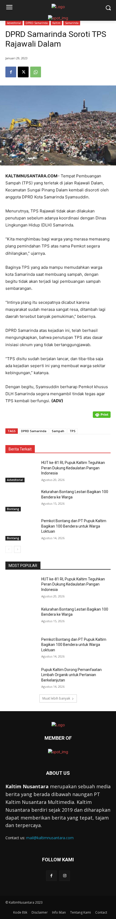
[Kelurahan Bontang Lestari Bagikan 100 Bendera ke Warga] (21, 500)
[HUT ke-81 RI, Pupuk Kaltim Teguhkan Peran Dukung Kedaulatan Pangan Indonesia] (21, 471)
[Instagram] (64, 875)
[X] (23, 72)
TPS (73, 431)
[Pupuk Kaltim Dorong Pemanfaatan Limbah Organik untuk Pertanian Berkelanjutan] (21, 678)
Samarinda (72, 23)
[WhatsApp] (35, 72)
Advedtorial (14, 23)
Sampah (58, 431)
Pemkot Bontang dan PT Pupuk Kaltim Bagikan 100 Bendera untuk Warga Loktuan (73, 526)
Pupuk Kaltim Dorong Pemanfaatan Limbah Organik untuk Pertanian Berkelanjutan (71, 674)
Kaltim (56, 23)
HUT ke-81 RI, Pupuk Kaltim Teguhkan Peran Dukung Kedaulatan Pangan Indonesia (73, 467)
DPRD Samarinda (37, 23)
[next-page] (17, 549)
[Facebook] (10, 72)
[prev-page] (8, 549)
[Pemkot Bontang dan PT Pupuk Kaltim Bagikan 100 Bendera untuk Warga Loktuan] (21, 529)
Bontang (13, 509)
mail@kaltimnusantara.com (50, 837)
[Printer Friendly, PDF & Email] (102, 417)
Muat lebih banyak (56, 698)
